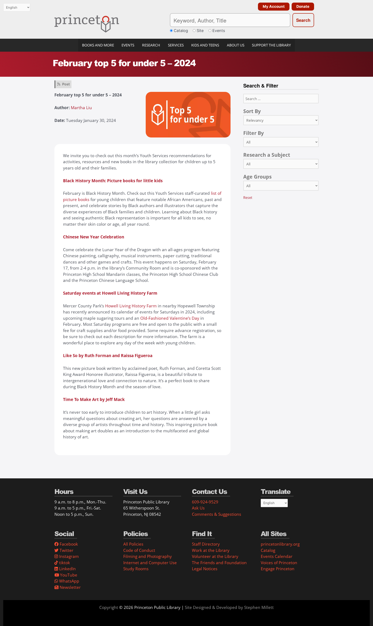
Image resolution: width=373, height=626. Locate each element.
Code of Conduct (139, 550)
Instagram (68, 556)
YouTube (68, 575)
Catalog (268, 550)
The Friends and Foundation (219, 562)
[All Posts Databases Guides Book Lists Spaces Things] (281, 142)
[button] (272, 7)
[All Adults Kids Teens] (281, 186)
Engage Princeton (277, 569)
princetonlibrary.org (280, 544)
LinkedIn (67, 569)
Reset (247, 197)
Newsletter (69, 587)
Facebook (68, 544)
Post (66, 84)
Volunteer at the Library (215, 556)
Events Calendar (276, 556)
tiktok (64, 562)
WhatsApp (68, 581)
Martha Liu (81, 107)
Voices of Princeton (279, 562)
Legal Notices (204, 569)
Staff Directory (206, 544)
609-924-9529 (205, 502)
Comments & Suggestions (216, 514)
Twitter (65, 550)
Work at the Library (210, 550)
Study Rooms (136, 569)
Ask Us (198, 508)
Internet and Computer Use (150, 562)
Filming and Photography (147, 556)
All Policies (133, 544)
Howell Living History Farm (131, 306)
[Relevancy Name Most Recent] (281, 120)
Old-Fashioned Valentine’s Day (169, 318)
